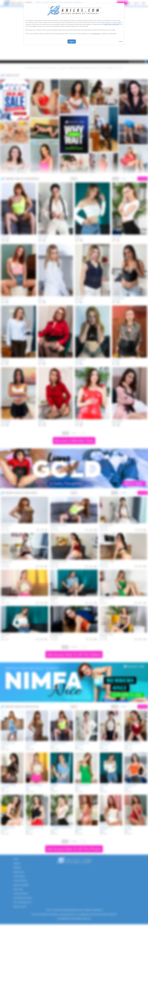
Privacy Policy (96, 33)
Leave (121, 41)
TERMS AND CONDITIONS (112, 24)
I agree (71, 41)
